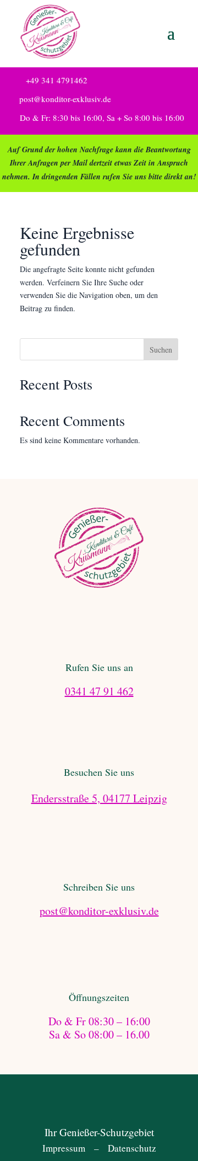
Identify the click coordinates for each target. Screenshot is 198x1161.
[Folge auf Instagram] (110, 1104)
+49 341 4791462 (56, 80)
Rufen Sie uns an (99, 667)
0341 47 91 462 (99, 691)
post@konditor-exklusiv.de (65, 98)
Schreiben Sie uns (99, 886)
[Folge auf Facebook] (88, 1104)
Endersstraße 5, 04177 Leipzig (99, 798)
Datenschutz (132, 1148)
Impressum (63, 1148)
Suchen (161, 349)
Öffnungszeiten (99, 997)
